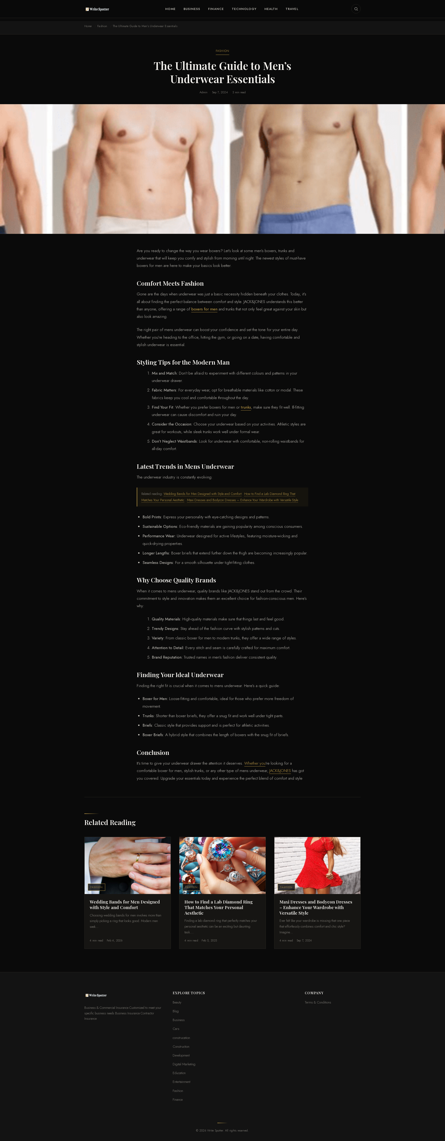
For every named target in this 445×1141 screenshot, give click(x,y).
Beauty (177, 1002)
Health (271, 9)
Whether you (254, 763)
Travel (292, 9)
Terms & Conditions (318, 1002)
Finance (216, 9)
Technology (244, 9)
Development (181, 1055)
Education (179, 1072)
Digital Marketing (184, 1064)
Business (192, 9)
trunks (246, 407)
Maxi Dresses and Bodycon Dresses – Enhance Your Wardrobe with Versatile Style (242, 499)
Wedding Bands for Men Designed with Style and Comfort (203, 493)
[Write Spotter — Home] (98, 8)
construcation (181, 1037)
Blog (176, 1011)
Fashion (102, 26)
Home (170, 9)
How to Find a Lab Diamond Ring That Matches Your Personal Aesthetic (218, 907)
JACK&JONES (280, 771)
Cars (176, 1028)
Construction (181, 1046)
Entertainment (181, 1081)
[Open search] (356, 8)
